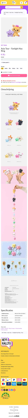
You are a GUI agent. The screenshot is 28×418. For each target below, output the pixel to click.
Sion (17, 68)
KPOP (6, 328)
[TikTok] (4, 390)
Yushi (21, 68)
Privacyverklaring (14, 410)
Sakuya (13, 68)
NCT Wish (4, 45)
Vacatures (3, 372)
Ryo (2, 68)
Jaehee (6, 68)
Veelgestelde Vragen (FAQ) (7, 366)
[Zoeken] (21, 7)
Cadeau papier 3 (5, 62)
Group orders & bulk (5, 368)
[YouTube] (14, 390)
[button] (14, 396)
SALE (2, 328)
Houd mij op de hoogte (14, 75)
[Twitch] (9, 390)
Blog (2, 360)
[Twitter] (7, 390)
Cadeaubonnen (4, 370)
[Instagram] (2, 390)
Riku (10, 68)
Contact (3, 362)
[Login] (21, 3)
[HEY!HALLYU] (14, 3)
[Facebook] (12, 390)
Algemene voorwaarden (14, 413)
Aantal (2, 57)
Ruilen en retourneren (6, 364)
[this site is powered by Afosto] (14, 416)
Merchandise (19, 328)
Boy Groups (12, 328)
